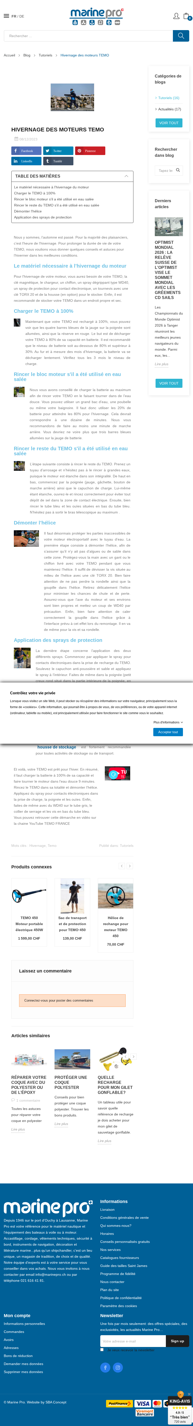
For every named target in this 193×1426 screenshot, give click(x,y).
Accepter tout (168, 732)
